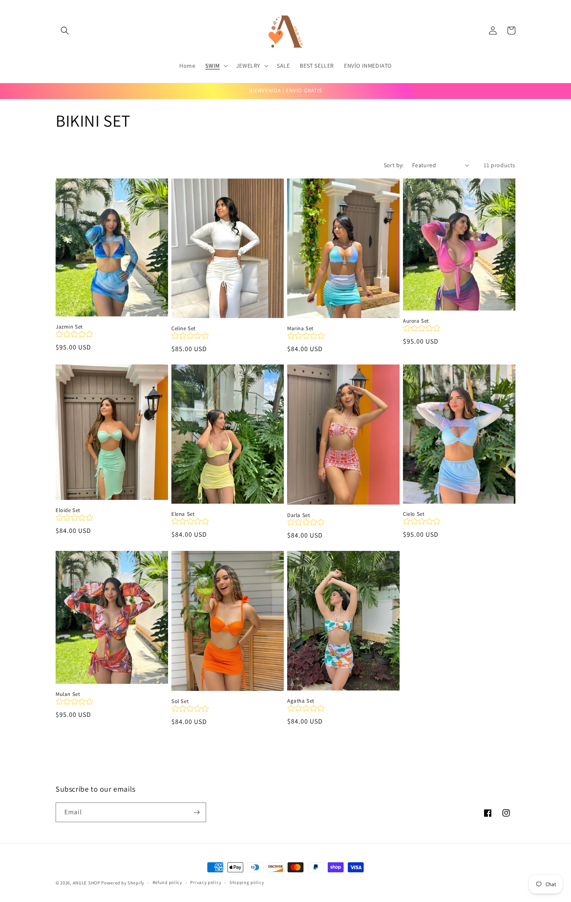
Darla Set (298, 515)
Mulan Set (68, 694)
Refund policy (167, 882)
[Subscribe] (196, 812)
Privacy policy (205, 882)
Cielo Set (413, 514)
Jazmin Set (69, 327)
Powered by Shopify (122, 883)
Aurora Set (416, 321)
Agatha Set (300, 701)
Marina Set (300, 328)
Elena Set (182, 514)
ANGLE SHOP (86, 883)
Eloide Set (68, 510)
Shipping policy (246, 882)
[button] (65, 30)
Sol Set (180, 701)
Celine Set (183, 328)
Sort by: (394, 165)
